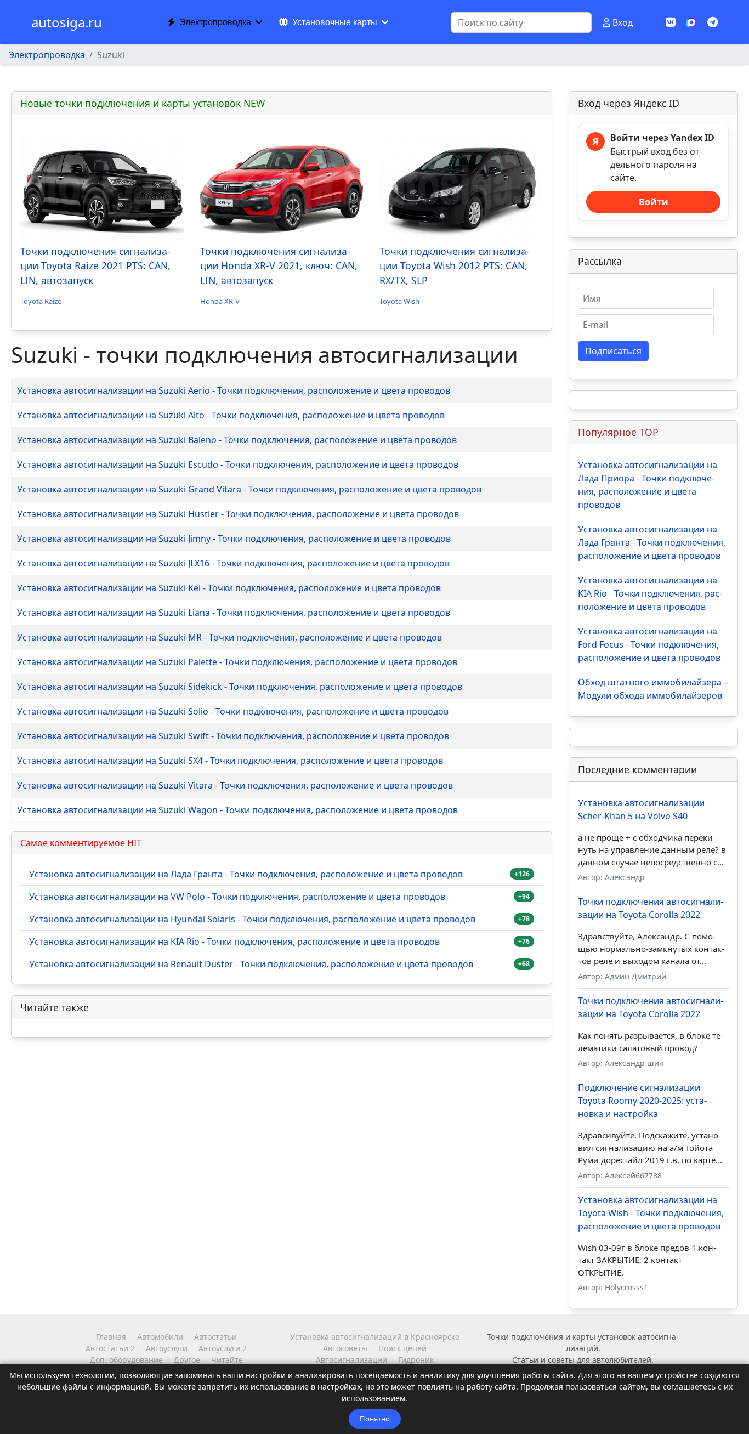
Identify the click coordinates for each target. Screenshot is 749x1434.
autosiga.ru (66, 22)
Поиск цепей (402, 1348)
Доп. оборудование (126, 1359)
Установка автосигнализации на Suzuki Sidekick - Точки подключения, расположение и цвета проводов (239, 687)
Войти (653, 202)
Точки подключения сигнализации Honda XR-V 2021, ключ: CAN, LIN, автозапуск (279, 266)
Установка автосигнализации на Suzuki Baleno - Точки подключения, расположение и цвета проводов (237, 440)
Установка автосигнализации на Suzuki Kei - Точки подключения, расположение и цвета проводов (229, 588)
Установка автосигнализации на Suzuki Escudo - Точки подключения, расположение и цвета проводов (237, 464)
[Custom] (712, 22)
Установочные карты (334, 22)
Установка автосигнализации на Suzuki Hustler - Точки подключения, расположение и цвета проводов (238, 514)
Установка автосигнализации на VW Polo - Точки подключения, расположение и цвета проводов (237, 897)
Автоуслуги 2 (222, 1348)
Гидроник (416, 1359)
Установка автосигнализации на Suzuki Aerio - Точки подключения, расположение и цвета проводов (233, 390)
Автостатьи (215, 1336)
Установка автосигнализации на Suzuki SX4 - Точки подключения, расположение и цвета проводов (230, 761)
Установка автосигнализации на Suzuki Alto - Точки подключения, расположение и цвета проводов (231, 415)
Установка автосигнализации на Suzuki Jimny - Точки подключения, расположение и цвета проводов (234, 538)
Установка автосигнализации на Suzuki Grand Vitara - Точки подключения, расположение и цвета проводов (249, 489)
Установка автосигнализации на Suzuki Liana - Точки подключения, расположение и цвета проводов (233, 613)
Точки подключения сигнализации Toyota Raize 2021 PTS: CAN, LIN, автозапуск (95, 266)
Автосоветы (345, 1348)
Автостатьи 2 (110, 1348)
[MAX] (691, 21)
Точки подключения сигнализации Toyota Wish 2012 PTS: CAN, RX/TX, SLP (454, 266)
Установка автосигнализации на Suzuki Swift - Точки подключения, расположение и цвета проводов (233, 736)
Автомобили (160, 1336)
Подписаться (613, 351)
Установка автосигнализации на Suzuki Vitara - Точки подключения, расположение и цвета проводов (235, 785)
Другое (187, 1359)
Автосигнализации (351, 1359)
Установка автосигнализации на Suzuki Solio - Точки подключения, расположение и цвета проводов (233, 711)
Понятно (375, 1419)
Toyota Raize (40, 301)
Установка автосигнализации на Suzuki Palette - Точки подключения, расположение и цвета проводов (237, 662)
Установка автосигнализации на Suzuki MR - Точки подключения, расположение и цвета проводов (229, 637)
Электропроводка (215, 22)
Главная (111, 1336)
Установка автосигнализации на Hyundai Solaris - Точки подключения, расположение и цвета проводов (252, 919)
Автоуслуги (167, 1348)
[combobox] (521, 22)
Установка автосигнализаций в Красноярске (374, 1336)
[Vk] (671, 22)
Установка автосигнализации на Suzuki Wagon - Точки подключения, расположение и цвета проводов (237, 810)
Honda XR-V (220, 301)
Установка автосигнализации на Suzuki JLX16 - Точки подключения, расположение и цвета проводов (233, 563)
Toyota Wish (399, 301)
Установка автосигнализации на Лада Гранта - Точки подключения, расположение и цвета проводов (246, 874)
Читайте (227, 1359)
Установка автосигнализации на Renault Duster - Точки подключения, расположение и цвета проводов (251, 964)
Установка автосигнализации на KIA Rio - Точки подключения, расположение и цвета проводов (234, 942)
